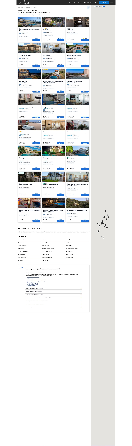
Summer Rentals (45, 254)
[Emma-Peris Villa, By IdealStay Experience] (77, 99)
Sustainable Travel (69, 254)
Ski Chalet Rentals (21, 254)
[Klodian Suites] (29, 125)
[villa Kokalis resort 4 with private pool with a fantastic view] (53, 125)
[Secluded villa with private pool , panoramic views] (77, 203)
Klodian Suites (22, 132)
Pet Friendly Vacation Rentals (72, 248)
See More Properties (53, 223)
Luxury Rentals (69, 245)
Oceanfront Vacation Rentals (48, 248)
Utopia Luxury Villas (23, 81)
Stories (96, 2)
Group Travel (68, 242)
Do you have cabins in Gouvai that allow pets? (34, 294)
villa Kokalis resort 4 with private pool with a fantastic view (52, 133)
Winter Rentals (45, 260)
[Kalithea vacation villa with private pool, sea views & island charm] (29, 22)
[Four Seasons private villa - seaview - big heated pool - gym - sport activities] (53, 203)
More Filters (36, 14)
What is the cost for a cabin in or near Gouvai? (34, 288)
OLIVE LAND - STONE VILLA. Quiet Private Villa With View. (29, 211)
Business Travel (45, 239)
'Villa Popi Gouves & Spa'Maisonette (74, 81)
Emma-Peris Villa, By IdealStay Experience (75, 107)
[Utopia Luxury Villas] (29, 74)
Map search (97, 6)
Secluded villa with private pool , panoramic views (77, 210)
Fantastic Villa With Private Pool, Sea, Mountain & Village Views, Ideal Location (53, 82)
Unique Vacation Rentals (47, 257)
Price (25, 14)
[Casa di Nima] (53, 22)
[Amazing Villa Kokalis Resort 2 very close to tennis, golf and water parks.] (29, 151)
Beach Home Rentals (22, 239)
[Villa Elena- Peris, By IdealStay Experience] (29, 99)
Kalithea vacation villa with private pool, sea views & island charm (29, 30)
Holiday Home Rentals (22, 245)
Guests (30, 14)
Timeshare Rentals (22, 257)
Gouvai (23, 56)
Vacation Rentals (69, 257)
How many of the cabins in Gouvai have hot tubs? (35, 304)
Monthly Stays (21, 248)
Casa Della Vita (70, 29)
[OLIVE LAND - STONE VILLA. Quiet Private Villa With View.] (29, 203)
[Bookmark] (40, 18)
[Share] (88, 7)
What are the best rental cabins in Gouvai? (34, 291)
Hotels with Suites (45, 245)
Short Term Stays (69, 251)
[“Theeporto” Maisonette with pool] (53, 99)
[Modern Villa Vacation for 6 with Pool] (53, 177)
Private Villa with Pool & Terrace (25, 184)
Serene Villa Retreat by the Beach (74, 55)
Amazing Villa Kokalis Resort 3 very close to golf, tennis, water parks (77, 133)
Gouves (20, 56)
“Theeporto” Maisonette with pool (50, 107)
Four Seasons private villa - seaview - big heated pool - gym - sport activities (53, 211)
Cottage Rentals (69, 239)
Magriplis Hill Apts (46, 55)
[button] (101, 224)
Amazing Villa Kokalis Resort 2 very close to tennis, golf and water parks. (29, 159)
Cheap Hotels (20, 242)
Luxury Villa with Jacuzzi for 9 (25, 55)
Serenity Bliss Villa (71, 158)
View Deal (36, 65)
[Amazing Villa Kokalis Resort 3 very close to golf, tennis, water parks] (77, 125)
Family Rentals (45, 242)
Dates (20, 14)
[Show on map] (38, 18)
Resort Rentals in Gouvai (47, 251)
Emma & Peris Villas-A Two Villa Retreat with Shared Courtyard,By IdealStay (77, 185)
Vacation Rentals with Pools (23, 251)
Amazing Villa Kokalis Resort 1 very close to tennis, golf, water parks (53, 159)
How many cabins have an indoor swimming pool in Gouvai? (37, 300)
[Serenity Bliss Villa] (77, 151)
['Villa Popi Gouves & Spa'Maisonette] (77, 74)
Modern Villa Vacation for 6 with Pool (50, 184)
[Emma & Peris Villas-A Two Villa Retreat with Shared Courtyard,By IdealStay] (77, 177)
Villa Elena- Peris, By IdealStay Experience (27, 107)
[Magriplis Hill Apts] (53, 48)
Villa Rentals (20, 260)
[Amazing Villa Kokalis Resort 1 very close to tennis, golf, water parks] (53, 151)
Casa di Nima (45, 29)
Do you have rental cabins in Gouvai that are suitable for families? (38, 297)
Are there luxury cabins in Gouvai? (32, 307)
